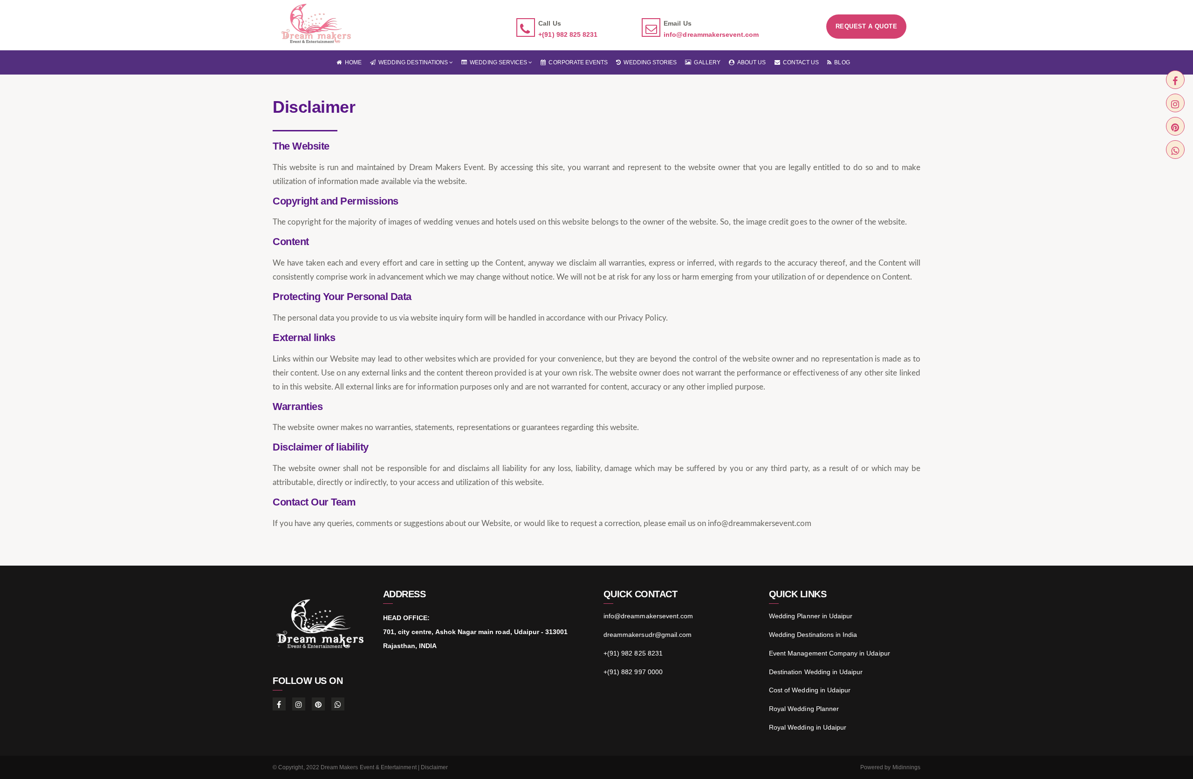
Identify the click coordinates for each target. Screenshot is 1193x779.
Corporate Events (577, 62)
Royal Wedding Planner (804, 708)
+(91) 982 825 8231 (567, 34)
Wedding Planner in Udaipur (810, 616)
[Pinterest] (1175, 126)
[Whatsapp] (1175, 149)
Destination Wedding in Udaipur (816, 672)
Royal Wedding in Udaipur (807, 727)
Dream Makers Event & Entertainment (369, 767)
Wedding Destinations (412, 62)
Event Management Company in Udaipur (829, 653)
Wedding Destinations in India (813, 634)
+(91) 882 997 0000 (633, 672)
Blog (840, 62)
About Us (750, 62)
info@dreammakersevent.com (711, 34)
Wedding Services (497, 62)
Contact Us (799, 62)
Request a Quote (866, 26)
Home (351, 62)
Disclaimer (434, 767)
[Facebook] (1175, 79)
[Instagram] (1175, 103)
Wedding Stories (649, 62)
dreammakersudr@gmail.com (647, 634)
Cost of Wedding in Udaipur (809, 690)
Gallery (705, 62)
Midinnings (906, 767)
